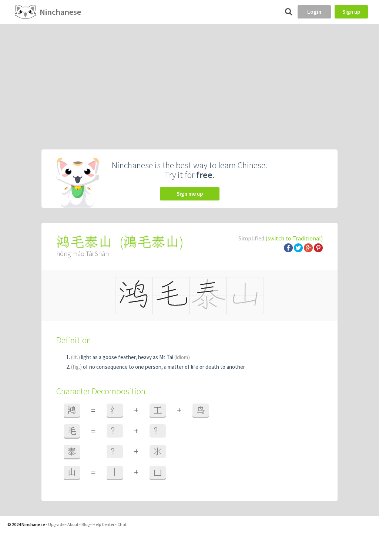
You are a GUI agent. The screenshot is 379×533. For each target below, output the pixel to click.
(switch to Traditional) (294, 238)
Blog (85, 524)
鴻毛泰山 (151, 242)
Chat (122, 524)
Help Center (103, 524)
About (72, 524)
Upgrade (56, 524)
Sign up (351, 11)
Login (314, 11)
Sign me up (190, 193)
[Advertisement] (189, 79)
